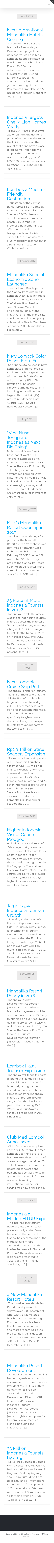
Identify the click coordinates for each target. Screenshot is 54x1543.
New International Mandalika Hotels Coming (25, 34)
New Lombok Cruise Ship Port (23, 684)
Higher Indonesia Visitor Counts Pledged (24, 834)
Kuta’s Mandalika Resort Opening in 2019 (25, 527)
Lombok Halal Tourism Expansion (26, 1068)
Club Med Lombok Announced (26, 1139)
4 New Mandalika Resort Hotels (24, 1297)
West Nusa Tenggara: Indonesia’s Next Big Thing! (23, 440)
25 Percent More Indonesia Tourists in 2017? (25, 605)
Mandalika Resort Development (24, 1368)
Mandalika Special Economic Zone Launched (25, 279)
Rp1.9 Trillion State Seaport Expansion (26, 751)
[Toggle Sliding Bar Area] (51, 2)
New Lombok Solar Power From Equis (26, 358)
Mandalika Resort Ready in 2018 (24, 993)
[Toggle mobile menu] (49, 4)
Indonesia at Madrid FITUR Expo (26, 1216)
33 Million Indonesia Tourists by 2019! (25, 1453)
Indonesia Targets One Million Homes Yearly (26, 122)
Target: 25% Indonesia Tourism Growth (25, 910)
